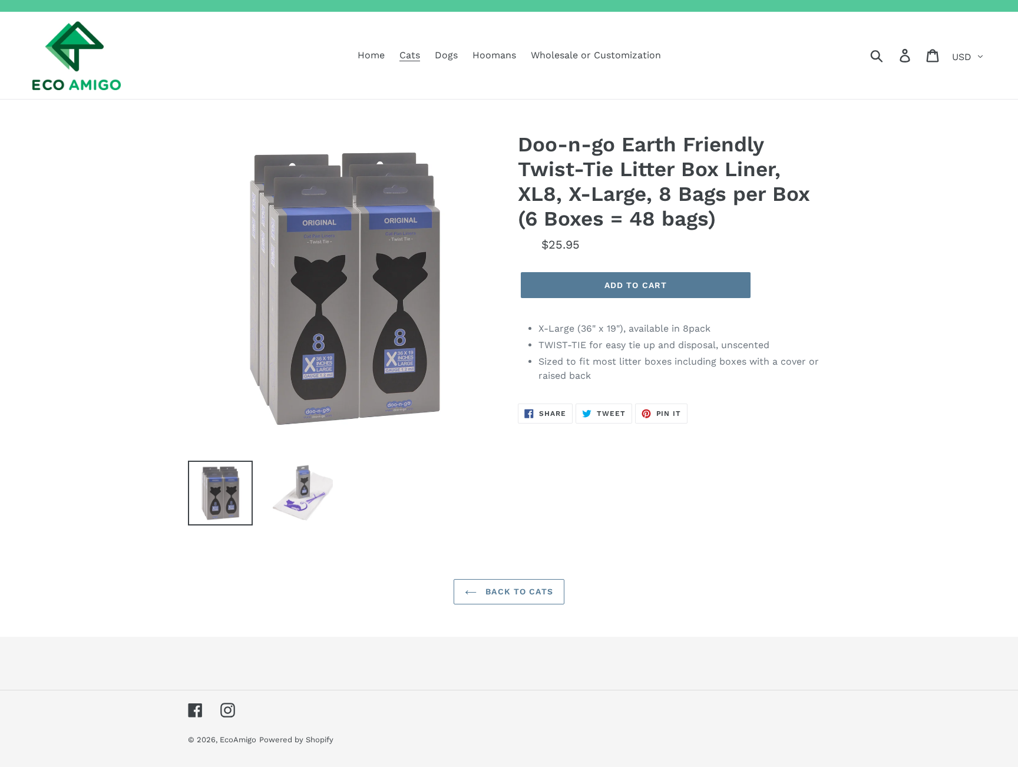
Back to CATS (517, 591)
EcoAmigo (238, 739)
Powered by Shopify (296, 739)
